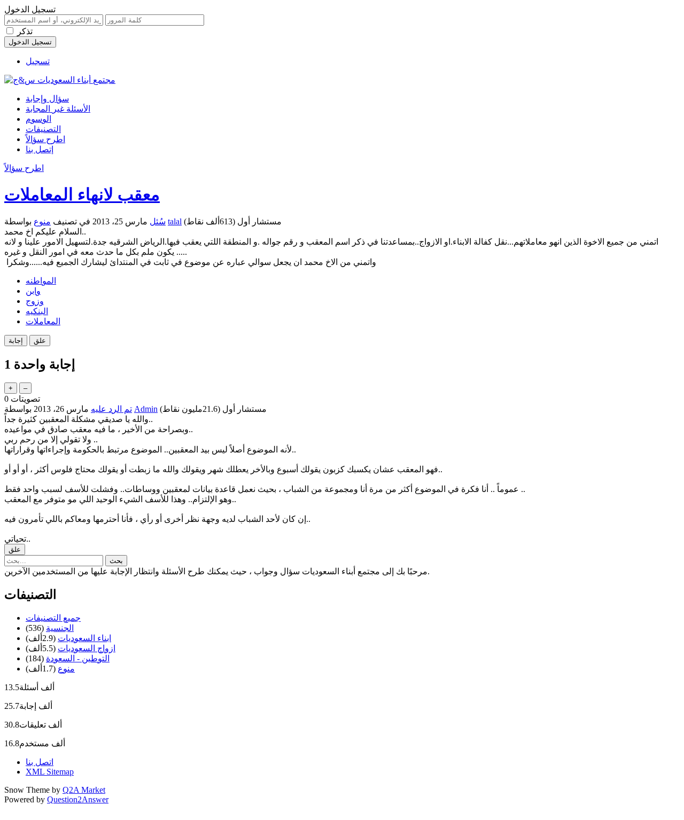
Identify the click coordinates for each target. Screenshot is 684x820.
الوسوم (38, 118)
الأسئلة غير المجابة (58, 108)
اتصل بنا (39, 762)
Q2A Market (84, 789)
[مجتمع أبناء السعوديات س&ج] (59, 79)
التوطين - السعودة (78, 658)
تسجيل (38, 61)
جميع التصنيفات (53, 617)
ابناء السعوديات (84, 638)
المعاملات (43, 321)
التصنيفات (43, 129)
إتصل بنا (39, 149)
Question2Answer (77, 799)
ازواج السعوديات (86, 648)
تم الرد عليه (111, 408)
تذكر (25, 31)
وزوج (35, 301)
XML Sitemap (50, 771)
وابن (33, 290)
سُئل (158, 221)
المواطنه (41, 280)
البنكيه (37, 311)
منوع (42, 221)
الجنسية (60, 627)
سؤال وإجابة (47, 98)
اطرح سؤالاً (45, 139)
